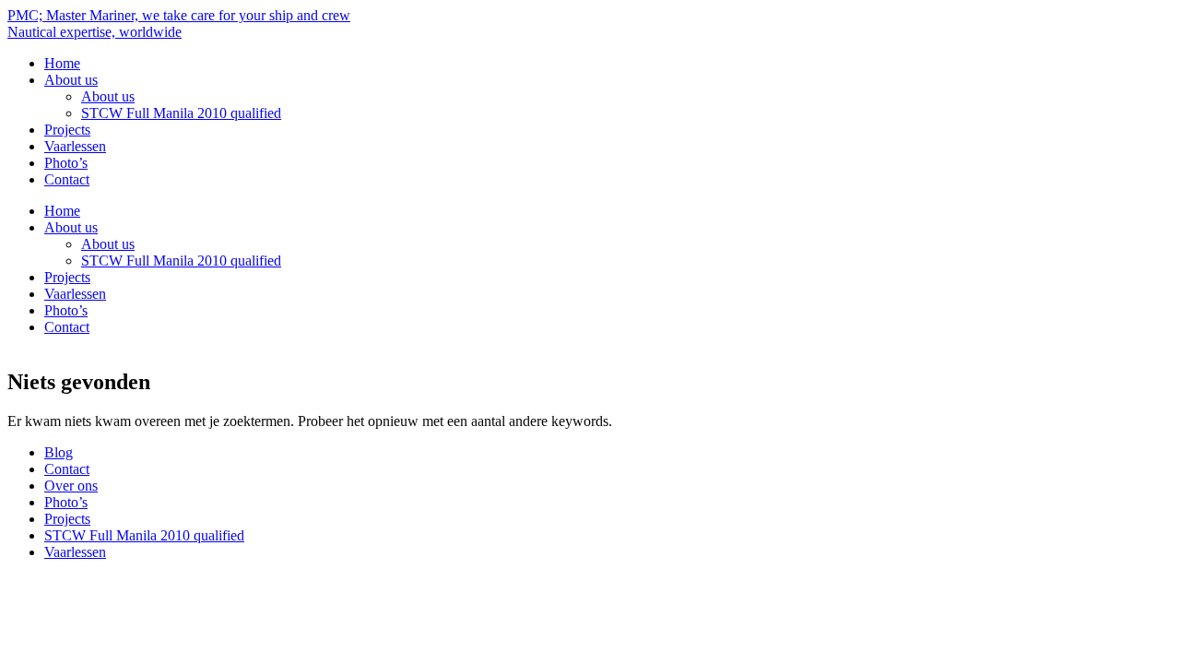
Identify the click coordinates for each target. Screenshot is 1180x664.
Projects (67, 129)
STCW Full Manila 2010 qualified (181, 113)
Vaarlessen (75, 146)
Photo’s (66, 163)
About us (71, 80)
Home (62, 63)
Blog (58, 452)
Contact (66, 179)
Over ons (71, 485)
